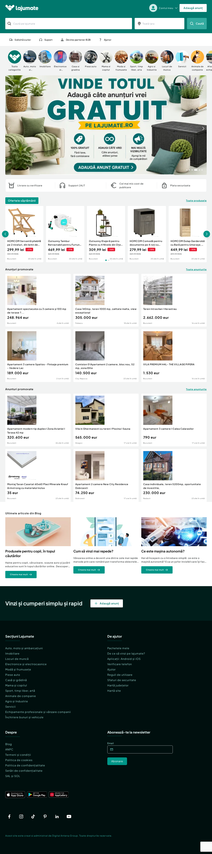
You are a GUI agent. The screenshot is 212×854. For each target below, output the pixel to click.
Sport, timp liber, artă (20, 690)
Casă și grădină (16, 680)
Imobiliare (12, 653)
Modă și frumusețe (18, 669)
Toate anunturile (196, 269)
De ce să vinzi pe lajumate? (126, 653)
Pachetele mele (118, 648)
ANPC (9, 749)
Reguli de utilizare (119, 674)
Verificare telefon (119, 664)
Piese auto (12, 674)
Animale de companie (20, 696)
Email (110, 743)
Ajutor (111, 669)
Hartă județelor (118, 685)
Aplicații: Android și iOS (124, 658)
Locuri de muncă (17, 658)
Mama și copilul (16, 685)
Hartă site (114, 690)
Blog (8, 744)
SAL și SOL (12, 776)
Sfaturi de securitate (121, 680)
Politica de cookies (18, 760)
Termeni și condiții (18, 754)
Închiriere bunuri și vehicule (24, 717)
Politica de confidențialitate (25, 765)
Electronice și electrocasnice (26, 664)
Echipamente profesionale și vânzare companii (38, 712)
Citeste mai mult (19, 574)
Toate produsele (196, 200)
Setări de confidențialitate (24, 770)
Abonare (117, 761)
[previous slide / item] (8, 125)
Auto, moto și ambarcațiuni (24, 648)
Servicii (10, 706)
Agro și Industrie (16, 701)
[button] (186, 170)
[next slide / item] (203, 125)
